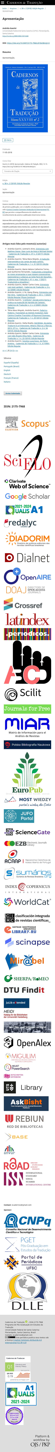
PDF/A (8, 140)
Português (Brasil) (11, 366)
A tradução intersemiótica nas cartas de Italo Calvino (28, 260)
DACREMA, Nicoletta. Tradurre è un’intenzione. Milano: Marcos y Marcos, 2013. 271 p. (30, 325)
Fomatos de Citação (11, 171)
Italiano (7, 382)
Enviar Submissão (13, 393)
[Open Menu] (2, 2)
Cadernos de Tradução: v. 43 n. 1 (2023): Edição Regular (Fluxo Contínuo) (29, 296)
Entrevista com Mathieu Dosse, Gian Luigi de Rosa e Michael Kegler (30, 250)
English (7, 370)
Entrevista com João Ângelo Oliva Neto (28, 334)
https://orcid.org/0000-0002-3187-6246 (15, 36)
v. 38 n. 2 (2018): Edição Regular (32, 8)
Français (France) (11, 378)
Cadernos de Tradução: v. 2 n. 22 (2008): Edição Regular (29, 288)
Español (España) (11, 362)
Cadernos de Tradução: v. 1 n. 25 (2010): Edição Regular (26, 337)
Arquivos (13, 8)
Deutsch (7, 374)
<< (4, 350)
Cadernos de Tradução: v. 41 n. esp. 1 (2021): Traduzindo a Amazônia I (27, 280)
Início (5, 8)
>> (17, 350)
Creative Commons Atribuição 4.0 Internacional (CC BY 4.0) (23, 1341)
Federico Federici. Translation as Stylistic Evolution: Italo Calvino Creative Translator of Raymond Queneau (29, 313)
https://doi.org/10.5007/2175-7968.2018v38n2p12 (28, 43)
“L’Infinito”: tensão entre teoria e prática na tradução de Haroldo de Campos (29, 301)
